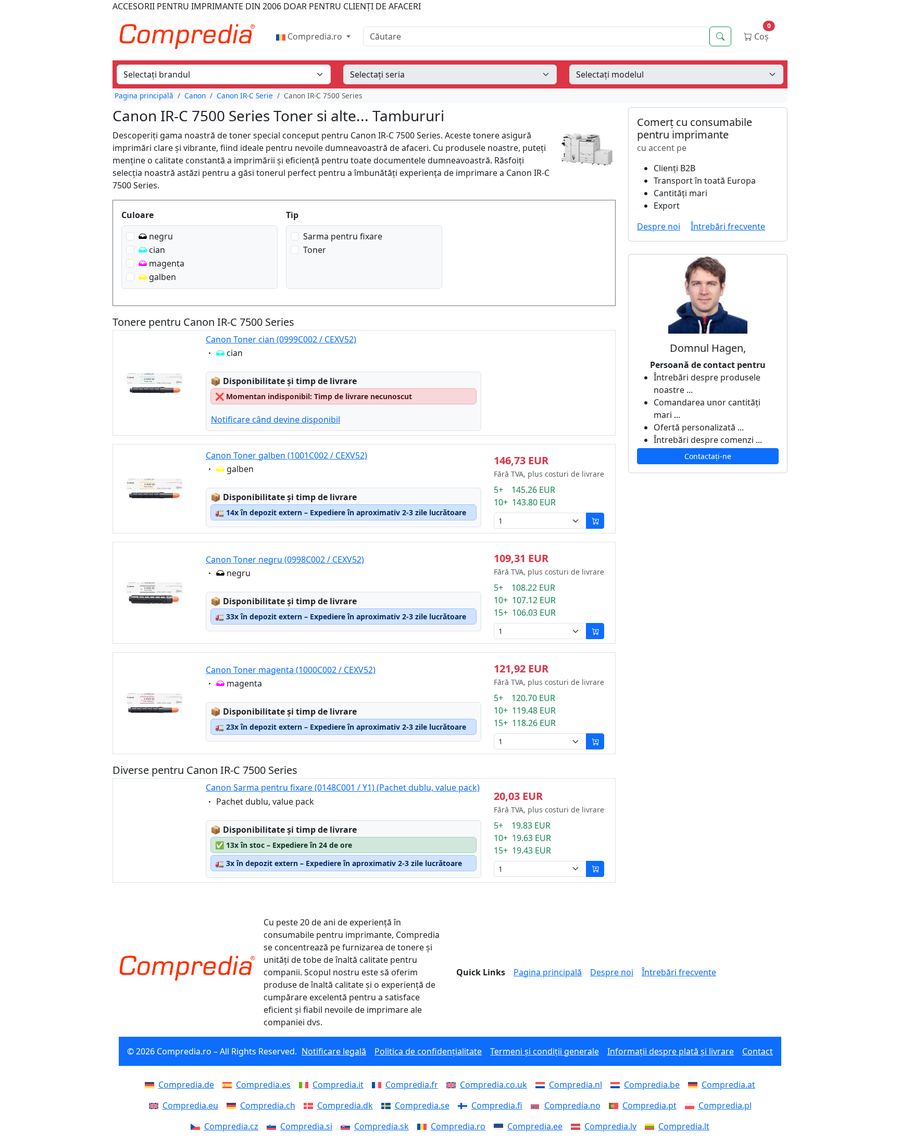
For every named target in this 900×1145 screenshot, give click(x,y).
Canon (195, 95)
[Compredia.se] (388, 1105)
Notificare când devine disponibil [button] (275, 419)
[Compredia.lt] (651, 1126)
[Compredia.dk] (310, 1105)
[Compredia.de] (151, 1084)
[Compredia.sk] (347, 1126)
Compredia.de (186, 1084)
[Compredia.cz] (197, 1126)
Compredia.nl (575, 1084)
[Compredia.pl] (691, 1105)
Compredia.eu (190, 1105)
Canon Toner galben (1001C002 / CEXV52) (286, 455)
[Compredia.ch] (233, 1105)
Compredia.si (306, 1126)
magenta (166, 263)
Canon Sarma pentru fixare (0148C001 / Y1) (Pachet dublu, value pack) (343, 787)
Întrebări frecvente (728, 226)
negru (161, 236)
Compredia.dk (345, 1105)
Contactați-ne (707, 456)
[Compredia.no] (537, 1105)
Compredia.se (422, 1105)
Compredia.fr (411, 1084)
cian (157, 250)
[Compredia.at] (695, 1084)
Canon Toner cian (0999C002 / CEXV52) (281, 339)
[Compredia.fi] (464, 1105)
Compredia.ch (267, 1105)
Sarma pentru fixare (342, 236)
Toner (314, 250)
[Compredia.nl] (542, 1084)
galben (162, 277)
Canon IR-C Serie (245, 95)
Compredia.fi (496, 1105)
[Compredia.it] (305, 1084)
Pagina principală (144, 95)
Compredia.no (572, 1105)
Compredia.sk (381, 1126)
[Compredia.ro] (424, 1126)
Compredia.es (263, 1084)
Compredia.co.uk (493, 1084)
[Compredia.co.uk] (453, 1084)
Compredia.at (728, 1084)
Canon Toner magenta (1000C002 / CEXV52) (291, 670)
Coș (761, 34)
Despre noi (658, 226)
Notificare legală (334, 1051)
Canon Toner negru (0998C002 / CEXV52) (285, 559)
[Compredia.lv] (577, 1126)
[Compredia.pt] (615, 1105)
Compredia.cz (231, 1126)
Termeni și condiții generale (544, 1051)
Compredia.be (652, 1084)
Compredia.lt (683, 1126)
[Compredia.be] (617, 1084)
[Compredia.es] (229, 1084)
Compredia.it (338, 1084)
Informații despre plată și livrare (670, 1051)
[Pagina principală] (187, 968)
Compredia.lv (610, 1126)
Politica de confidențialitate (428, 1051)
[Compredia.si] (273, 1126)
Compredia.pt (649, 1105)
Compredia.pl (725, 1105)
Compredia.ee (534, 1126)
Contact (757, 1051)
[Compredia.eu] (155, 1105)
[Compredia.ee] (500, 1126)
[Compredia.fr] (378, 1084)
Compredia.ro (314, 36)
